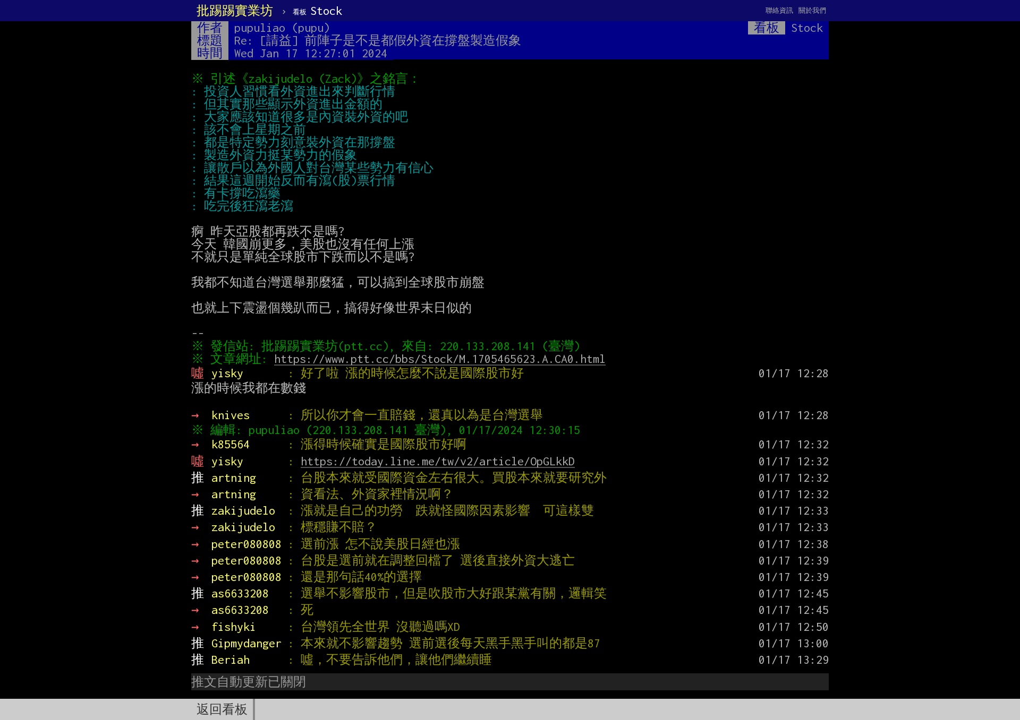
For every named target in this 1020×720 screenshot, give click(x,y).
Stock (317, 11)
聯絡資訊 (779, 10)
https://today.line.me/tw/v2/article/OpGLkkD (438, 461)
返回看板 (222, 709)
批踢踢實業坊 (235, 11)
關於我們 (812, 10)
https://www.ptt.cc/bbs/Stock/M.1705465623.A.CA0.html (440, 359)
